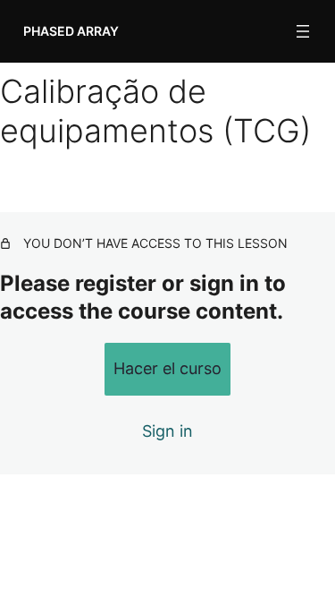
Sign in (167, 431)
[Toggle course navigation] (303, 31)
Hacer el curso (167, 368)
